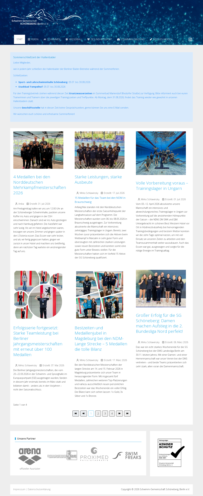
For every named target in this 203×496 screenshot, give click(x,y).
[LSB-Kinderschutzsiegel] (171, 453)
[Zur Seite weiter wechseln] (119, 414)
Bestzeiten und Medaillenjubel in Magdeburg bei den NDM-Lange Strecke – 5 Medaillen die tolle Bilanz (101, 338)
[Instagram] (190, 39)
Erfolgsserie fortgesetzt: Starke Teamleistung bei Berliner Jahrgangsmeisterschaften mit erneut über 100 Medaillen (37, 341)
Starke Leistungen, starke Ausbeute (98, 179)
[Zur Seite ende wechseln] (127, 414)
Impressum (19, 489)
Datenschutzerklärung (39, 489)
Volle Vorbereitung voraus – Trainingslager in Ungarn (162, 185)
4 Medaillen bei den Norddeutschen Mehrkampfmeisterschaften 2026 (39, 185)
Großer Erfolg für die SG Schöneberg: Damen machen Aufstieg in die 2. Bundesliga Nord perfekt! (159, 323)
